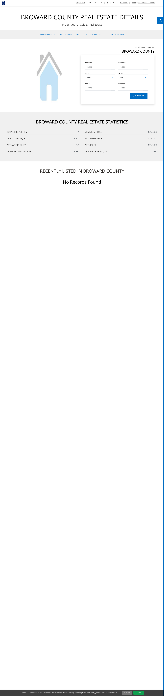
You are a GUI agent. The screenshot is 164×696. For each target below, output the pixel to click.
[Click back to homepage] (2, 2)
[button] (160, 20)
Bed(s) (87, 73)
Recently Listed (93, 34)
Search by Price (117, 34)
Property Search (47, 34)
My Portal (124, 3)
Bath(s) (120, 73)
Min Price (88, 63)
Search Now (138, 96)
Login (134, 3)
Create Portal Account (146, 3)
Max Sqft (121, 84)
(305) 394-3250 (80, 3)
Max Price (122, 63)
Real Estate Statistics (70, 34)
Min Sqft (88, 84)
